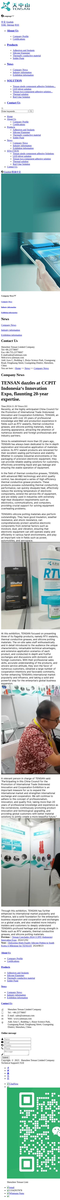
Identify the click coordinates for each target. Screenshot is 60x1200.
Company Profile (21, 36)
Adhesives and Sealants (24, 50)
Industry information (22, 72)
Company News (20, 70)
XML (3, 25)
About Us (12, 30)
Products (12, 44)
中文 (3, 22)
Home (10, 116)
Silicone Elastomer (21, 53)
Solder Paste (18, 58)
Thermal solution (20, 94)
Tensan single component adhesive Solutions (33, 153)
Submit (5, 1057)
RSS (17, 25)
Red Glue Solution (21, 97)
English (9, 22)
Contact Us (13, 102)
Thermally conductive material (27, 55)
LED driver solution (22, 89)
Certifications (19, 39)
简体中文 (16, 172)
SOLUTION (14, 80)
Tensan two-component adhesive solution (32, 159)
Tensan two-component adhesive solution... (33, 91)
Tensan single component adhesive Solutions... (34, 86)
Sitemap (10, 25)
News (10, 64)
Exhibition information (23, 75)
